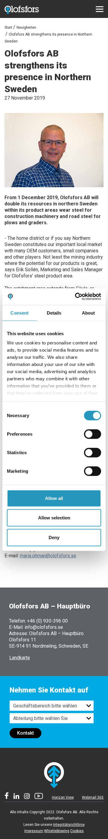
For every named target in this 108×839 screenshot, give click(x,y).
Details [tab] (54, 312)
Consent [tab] (19, 312)
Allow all (54, 498)
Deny (54, 537)
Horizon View (63, 797)
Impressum (33, 831)
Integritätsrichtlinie (69, 825)
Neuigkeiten (26, 27)
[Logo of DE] (28, 9)
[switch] (92, 434)
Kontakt (25, 733)
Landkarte (19, 657)
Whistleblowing (56, 831)
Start (8, 27)
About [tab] (88, 312)
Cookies (77, 831)
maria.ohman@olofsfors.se (48, 556)
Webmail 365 (93, 797)
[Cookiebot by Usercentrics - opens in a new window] (76, 296)
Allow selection (54, 517)
